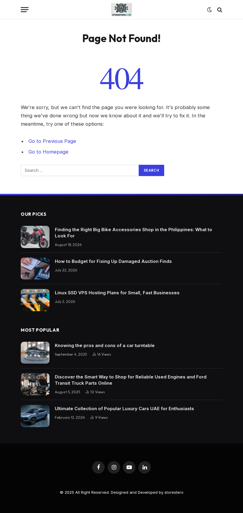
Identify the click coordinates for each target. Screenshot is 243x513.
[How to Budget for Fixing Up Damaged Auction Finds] (35, 269)
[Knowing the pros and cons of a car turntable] (35, 353)
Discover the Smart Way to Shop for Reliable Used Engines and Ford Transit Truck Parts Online (131, 380)
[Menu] (24, 9)
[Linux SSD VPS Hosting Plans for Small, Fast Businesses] (35, 300)
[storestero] (122, 9)
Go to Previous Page (52, 141)
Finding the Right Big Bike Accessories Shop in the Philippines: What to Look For (133, 233)
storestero (173, 492)
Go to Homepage (48, 152)
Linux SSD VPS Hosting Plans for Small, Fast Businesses (117, 292)
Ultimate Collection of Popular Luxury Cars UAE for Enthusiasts (124, 408)
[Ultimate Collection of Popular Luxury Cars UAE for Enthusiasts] (35, 416)
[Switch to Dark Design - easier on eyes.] (209, 9)
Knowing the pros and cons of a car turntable (105, 345)
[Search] (219, 9)
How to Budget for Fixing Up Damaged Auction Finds (113, 261)
